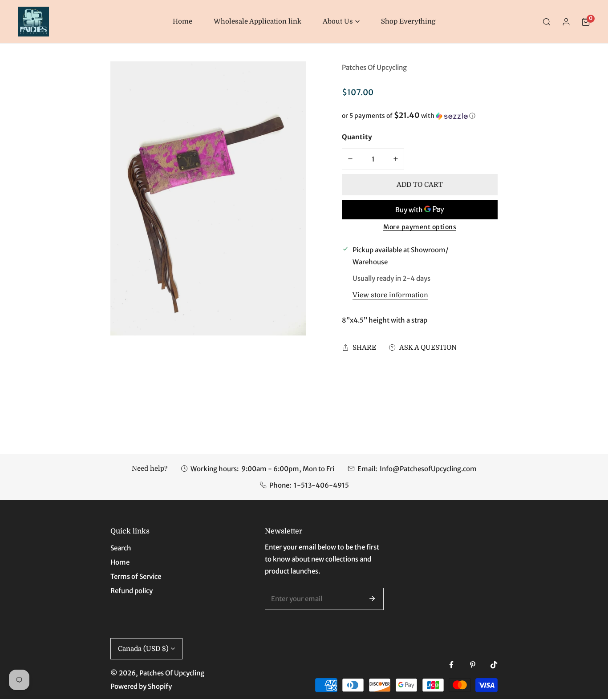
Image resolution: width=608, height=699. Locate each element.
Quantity (357, 137)
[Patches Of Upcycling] (33, 21)
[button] (341, 21)
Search (120, 548)
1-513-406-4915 (321, 485)
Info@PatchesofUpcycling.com (428, 469)
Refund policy (131, 590)
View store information (390, 295)
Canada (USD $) (143, 649)
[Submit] (372, 598)
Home (120, 562)
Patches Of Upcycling (374, 67)
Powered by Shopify (141, 686)
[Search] (546, 22)
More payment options (419, 227)
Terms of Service (135, 576)
